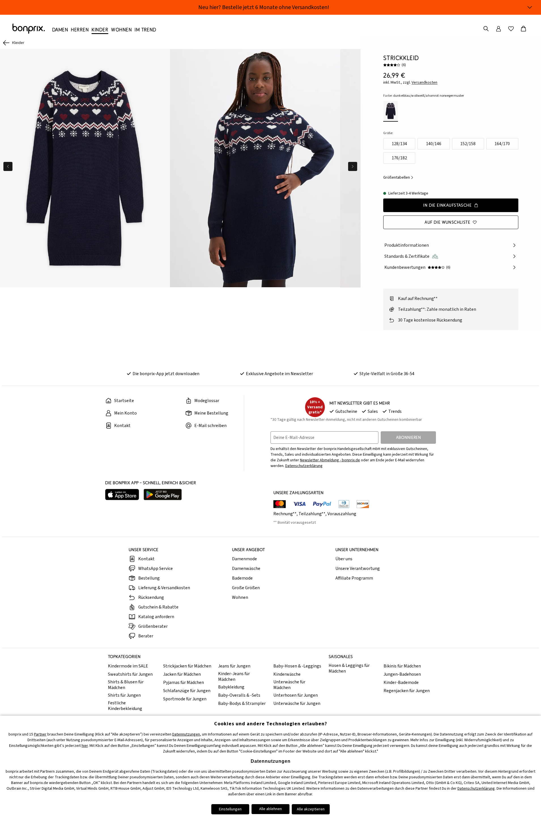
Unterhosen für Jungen (295, 695)
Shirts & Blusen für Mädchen (126, 684)
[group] (85, 168)
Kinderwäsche (287, 674)
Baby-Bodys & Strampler (242, 703)
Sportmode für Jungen (184, 699)
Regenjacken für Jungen (407, 691)
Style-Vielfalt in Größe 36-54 (386, 374)
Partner (40, 734)
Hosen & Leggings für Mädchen (349, 668)
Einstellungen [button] (230, 809)
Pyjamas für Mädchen (183, 682)
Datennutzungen (186, 734)
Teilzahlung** (312, 514)
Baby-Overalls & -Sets (239, 695)
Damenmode (244, 559)
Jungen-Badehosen (402, 674)
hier (85, 746)
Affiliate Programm (354, 578)
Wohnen (240, 597)
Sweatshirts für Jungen (130, 674)
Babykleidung (231, 687)
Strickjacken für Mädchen (187, 666)
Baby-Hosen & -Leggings (297, 666)
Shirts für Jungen (124, 695)
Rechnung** (285, 514)
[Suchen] (486, 29)
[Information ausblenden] (529, 7)
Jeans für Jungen (234, 666)
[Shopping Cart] (523, 29)
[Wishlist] (511, 29)
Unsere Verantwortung (357, 568)
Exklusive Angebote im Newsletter (279, 374)
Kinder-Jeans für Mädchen (234, 676)
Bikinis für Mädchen (402, 666)
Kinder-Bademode (401, 682)
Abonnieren (408, 437)
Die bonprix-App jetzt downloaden (166, 374)
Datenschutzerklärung (304, 466)
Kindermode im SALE (128, 666)
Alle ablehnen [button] (270, 809)
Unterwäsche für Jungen (296, 703)
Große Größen (246, 588)
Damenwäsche (246, 568)
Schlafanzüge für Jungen (186, 691)
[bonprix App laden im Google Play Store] (163, 494)
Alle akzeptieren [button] (311, 809)
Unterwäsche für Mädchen (289, 684)
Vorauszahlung (341, 514)
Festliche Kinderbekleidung (125, 705)
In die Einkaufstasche (447, 205)
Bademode (242, 578)
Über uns (343, 559)
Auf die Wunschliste (447, 222)
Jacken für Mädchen (182, 674)
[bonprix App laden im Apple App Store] (122, 494)
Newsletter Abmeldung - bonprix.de (330, 460)
